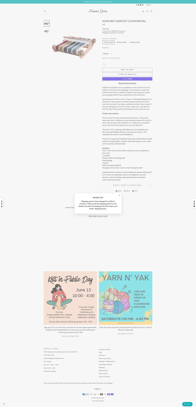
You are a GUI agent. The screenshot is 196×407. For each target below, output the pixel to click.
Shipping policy (100, 209)
